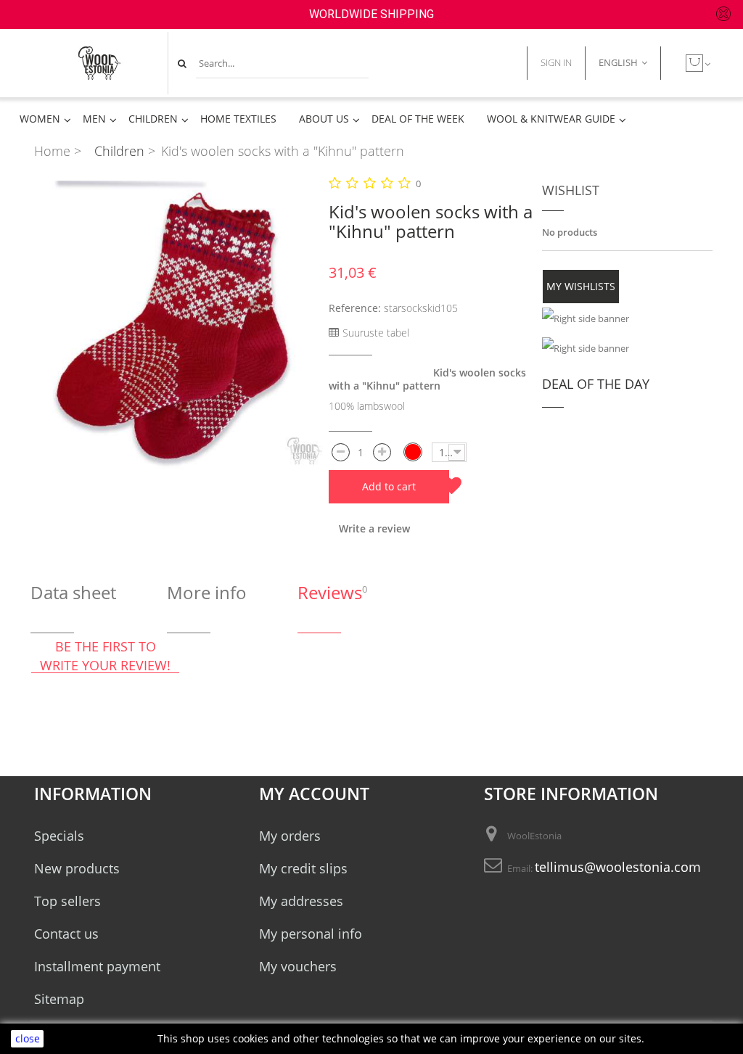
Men (94, 119)
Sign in (556, 62)
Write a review (374, 528)
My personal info (310, 933)
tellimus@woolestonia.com (618, 867)
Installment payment (97, 966)
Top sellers (67, 901)
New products (77, 868)
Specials (59, 835)
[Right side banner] (627, 318)
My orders (290, 835)
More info (207, 592)
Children (153, 119)
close (27, 1038)
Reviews (329, 592)
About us (324, 119)
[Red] (413, 452)
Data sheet (73, 592)
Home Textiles (238, 119)
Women (40, 119)
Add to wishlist (451, 486)
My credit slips (303, 868)
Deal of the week (418, 119)
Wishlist (570, 190)
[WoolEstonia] (99, 63)
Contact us (66, 933)
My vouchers (298, 966)
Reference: (355, 308)
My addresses (301, 901)
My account (314, 794)
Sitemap (59, 999)
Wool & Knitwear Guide (551, 119)
